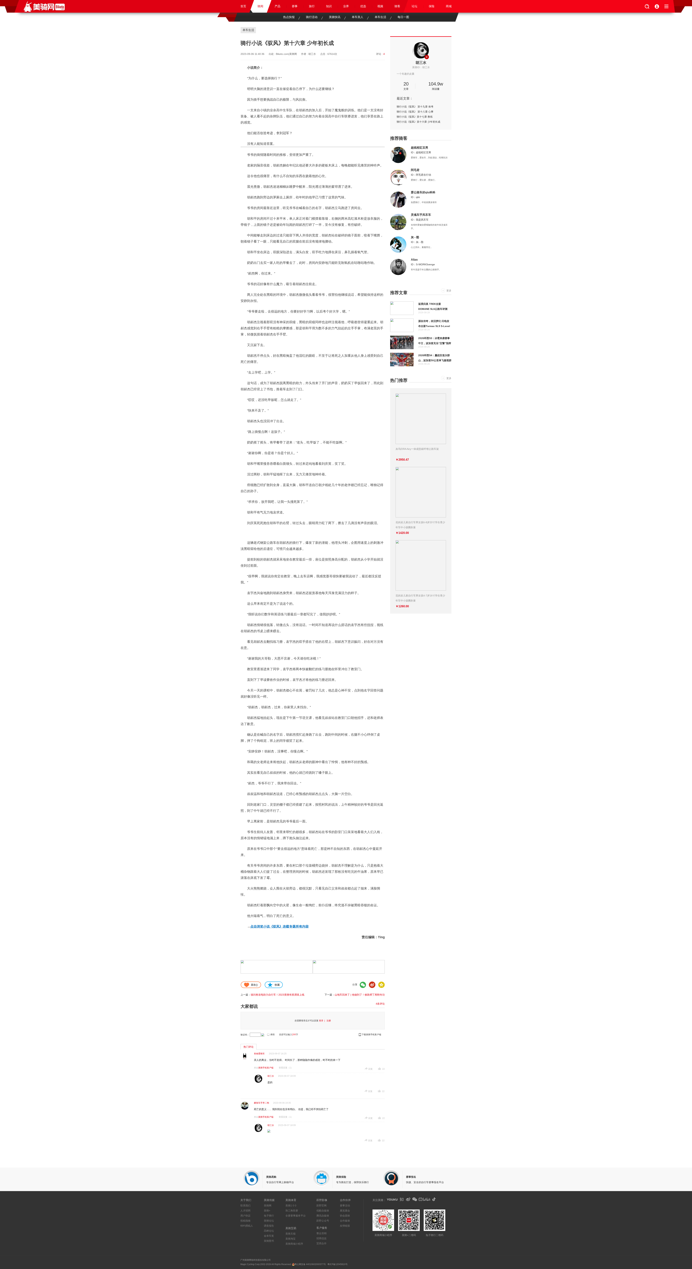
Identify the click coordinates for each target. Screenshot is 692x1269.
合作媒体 (345, 1220)
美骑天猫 (290, 1233)
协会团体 (345, 1215)
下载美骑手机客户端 (371, 1034)
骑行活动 (312, 17)
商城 (449, 6)
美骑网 (267, 1205)
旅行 (312, 6)
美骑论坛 (269, 1220)
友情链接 (345, 1225)
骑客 (397, 6)
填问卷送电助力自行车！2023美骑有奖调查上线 (277, 994)
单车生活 (380, 17)
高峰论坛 (269, 1230)
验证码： (245, 1034)
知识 (329, 6)
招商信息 (321, 1238)
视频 (380, 6)
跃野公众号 (322, 1220)
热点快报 (289, 17)
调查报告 (269, 1225)
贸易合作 (321, 1243)
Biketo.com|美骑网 (286, 53)
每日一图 (403, 17)
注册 (329, 1020)
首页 (243, 6)
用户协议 (245, 1215)
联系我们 (245, 1205)
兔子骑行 (269, 1215)
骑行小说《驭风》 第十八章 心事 (415, 111)
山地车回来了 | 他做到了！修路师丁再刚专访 (360, 994)
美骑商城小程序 (294, 1243)
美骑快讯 (334, 17)
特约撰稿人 (246, 1225)
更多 (448, 290)
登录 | (322, 1020)
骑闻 (260, 6)
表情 (272, 1034)
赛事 (295, 6)
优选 (363, 6)
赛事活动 (345, 1205)
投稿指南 (245, 1220)
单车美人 (357, 17)
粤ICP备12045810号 (337, 1264)
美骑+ (267, 1210)
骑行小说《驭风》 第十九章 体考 (415, 106)
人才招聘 (245, 1210)
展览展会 (345, 1210)
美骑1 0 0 (290, 1205)
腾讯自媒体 (322, 1215)
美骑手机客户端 (265, 1067)
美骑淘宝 (290, 1238)
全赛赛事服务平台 (295, 1215)
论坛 (414, 6)
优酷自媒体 (322, 1210)
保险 (431, 6)
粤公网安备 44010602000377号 (310, 1264)
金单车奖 (269, 1235)
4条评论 (380, 1003)
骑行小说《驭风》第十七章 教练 (415, 116)
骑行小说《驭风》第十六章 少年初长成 (418, 121)
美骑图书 (269, 1240)
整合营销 (321, 1233)
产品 (277, 6)
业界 (346, 6)
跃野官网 (321, 1205)
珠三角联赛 (291, 1210)
